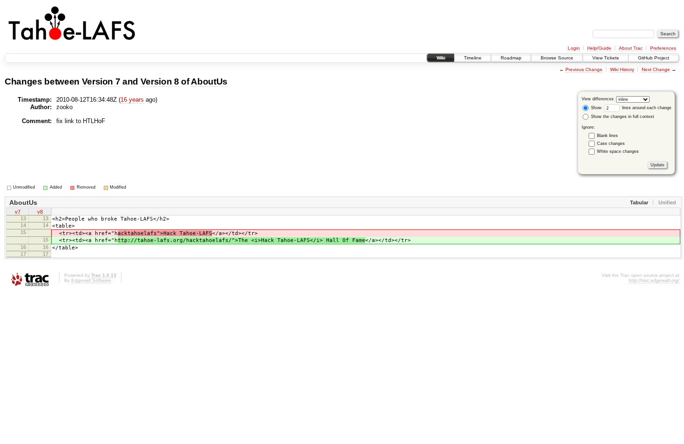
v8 (40, 212)
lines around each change (646, 107)
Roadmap (511, 57)
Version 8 (160, 81)
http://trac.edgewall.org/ (654, 280)
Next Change (656, 69)
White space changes (618, 151)
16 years (132, 99)
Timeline (473, 57)
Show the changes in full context (622, 116)
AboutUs (209, 81)
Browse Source (557, 57)
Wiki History (622, 69)
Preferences (663, 48)
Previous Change (584, 69)
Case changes (611, 143)
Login (574, 48)
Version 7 (101, 81)
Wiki (440, 57)
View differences (598, 99)
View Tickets (605, 57)
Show (596, 107)
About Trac (631, 48)
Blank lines (607, 135)
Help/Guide (599, 48)
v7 (17, 212)
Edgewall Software (91, 280)
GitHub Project (653, 57)
